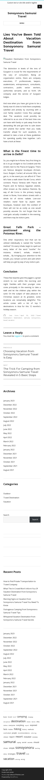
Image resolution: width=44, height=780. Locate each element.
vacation (11, 320)
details (28, 722)
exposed (33, 725)
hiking (17, 729)
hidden (10, 729)
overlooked (7, 733)
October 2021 (9, 462)
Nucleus (4, 775)
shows (5, 748)
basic (5, 717)
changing (30, 717)
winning (17, 759)
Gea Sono (14, 315)
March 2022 (8, 441)
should (36, 742)
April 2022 (7, 437)
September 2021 (10, 466)
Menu (22, 23)
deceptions (6, 722)
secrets (29, 742)
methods (31, 729)
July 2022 (7, 425)
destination (18, 318)
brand (10, 717)
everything (20, 725)
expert (27, 725)
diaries (33, 722)
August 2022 (8, 421)
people (14, 733)
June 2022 (7, 429)
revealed (27, 736)
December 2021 (10, 453)
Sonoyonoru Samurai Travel (22, 15)
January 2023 (8, 400)
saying (19, 742)
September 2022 (10, 417)
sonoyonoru (35, 318)
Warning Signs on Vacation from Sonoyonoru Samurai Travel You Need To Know (21, 602)
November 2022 (10, 409)
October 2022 (9, 413)
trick (27, 754)
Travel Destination (11, 497)
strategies (11, 754)
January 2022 (8, 449)
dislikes (5, 725)
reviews (35, 737)
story (5, 754)
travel (5, 320)
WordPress (14, 777)
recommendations (24, 733)
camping (22, 716)
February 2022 (9, 445)
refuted (5, 737)
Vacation (7, 501)
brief (14, 717)
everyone (12, 725)
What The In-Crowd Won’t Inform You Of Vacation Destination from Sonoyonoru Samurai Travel (20, 591)
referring (33, 733)
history (24, 729)
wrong (23, 759)
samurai (27, 318)
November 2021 (10, 458)
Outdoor (7, 493)
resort (19, 736)
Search (6, 515)
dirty (37, 722)
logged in (18, 336)
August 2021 (8, 470)
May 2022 (7, 433)
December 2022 (10, 405)
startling (37, 748)
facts (5, 729)
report (12, 737)
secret (24, 742)
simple (11, 748)
